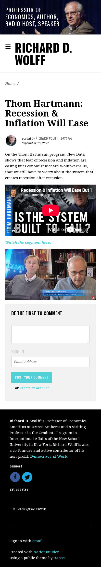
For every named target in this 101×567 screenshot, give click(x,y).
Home (10, 83)
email (37, 541)
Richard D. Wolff (43, 53)
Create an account (34, 388)
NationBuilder (46, 552)
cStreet (59, 558)
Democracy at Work (48, 456)
